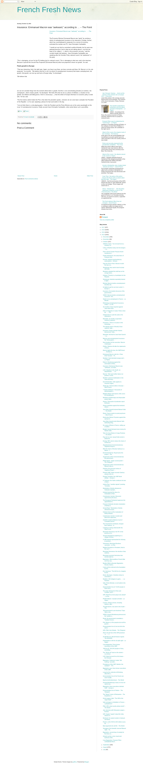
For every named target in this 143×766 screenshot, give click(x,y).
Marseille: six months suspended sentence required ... (112, 319)
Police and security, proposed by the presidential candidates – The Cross (112, 144)
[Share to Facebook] (45, 117)
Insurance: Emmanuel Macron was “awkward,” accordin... (113, 366)
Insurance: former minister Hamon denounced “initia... (112, 331)
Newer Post (21, 176)
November (106, 239)
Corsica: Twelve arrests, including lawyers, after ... (112, 603)
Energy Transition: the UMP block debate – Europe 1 (112, 477)
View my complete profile (107, 220)
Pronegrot (105, 217)
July (104, 749)
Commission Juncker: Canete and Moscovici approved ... (112, 516)
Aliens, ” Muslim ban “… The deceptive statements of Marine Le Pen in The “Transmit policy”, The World (112, 190)
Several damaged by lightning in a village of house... (112, 536)
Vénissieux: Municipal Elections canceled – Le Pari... (112, 544)
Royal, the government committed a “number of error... (113, 619)
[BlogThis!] (41, 117)
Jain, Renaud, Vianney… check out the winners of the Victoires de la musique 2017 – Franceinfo (112, 94)
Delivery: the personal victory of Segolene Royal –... (112, 469)
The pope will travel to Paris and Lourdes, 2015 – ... (112, 591)
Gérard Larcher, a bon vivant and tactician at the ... (112, 737)
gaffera (75, 762)
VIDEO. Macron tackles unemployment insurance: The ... (114, 295)
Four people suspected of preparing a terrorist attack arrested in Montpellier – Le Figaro (118, 108)
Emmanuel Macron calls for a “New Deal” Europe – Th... (113, 355)
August (105, 747)
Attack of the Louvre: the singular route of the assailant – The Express (114, 133)
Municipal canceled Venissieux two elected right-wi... (113, 556)
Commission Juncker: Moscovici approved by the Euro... (112, 497)
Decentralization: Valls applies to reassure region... (112, 382)
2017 (103, 227)
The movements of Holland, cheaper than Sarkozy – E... (113, 524)
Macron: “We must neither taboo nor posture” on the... (113, 374)
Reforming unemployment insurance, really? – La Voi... (113, 303)
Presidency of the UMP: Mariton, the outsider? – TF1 (113, 665)
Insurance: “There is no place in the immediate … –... (113, 323)
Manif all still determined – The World (113, 680)
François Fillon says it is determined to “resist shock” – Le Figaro (113, 122)
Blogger (86, 762)
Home (55, 176)
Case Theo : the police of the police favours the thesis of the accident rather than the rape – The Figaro (113, 178)
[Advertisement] (32, 43)
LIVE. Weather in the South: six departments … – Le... (111, 370)
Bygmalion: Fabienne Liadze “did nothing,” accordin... (112, 661)
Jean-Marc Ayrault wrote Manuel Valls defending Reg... (113, 422)
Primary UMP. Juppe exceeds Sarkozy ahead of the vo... (113, 473)
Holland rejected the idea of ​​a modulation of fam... (111, 493)
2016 (103, 229)
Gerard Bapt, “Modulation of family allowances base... (112, 508)
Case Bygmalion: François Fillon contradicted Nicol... (112, 740)
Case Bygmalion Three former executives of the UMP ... (111, 645)
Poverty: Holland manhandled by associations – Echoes (112, 260)
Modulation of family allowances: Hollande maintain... (112, 489)
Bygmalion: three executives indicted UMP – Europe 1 (113, 687)
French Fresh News (49, 10)
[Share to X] (43, 117)
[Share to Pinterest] (47, 117)
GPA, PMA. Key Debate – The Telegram (114, 630)
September (106, 745)
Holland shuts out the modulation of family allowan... (113, 512)
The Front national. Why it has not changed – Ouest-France (111, 202)
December (106, 237)
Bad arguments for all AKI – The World (113, 726)
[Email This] (39, 117)
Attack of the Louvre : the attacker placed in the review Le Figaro (113, 155)
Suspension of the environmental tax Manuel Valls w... (113, 465)
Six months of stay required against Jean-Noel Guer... (113, 307)
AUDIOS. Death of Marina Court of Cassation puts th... (112, 520)
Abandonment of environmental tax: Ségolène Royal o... (113, 445)
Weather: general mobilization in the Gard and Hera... (113, 378)
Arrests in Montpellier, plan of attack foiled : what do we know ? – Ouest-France (114, 166)
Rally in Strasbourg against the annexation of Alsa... (111, 362)
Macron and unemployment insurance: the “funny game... (114, 339)
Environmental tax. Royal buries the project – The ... (113, 453)
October (105, 241)
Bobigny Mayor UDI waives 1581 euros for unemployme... (114, 394)
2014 (103, 234)
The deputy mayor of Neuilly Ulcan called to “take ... (112, 327)
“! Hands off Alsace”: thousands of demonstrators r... (112, 390)
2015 (103, 232)
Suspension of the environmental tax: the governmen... (113, 457)
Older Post (90, 176)
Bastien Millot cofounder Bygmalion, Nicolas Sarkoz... (113, 564)
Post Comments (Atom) (31, 179)
